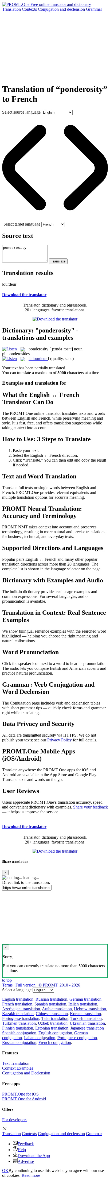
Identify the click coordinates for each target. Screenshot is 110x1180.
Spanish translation (50, 1004)
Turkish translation (86, 1018)
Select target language (21, 224)
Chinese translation (52, 1013)
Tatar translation (54, 1018)
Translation (11, 9)
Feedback (26, 1144)
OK (5, 1170)
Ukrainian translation (87, 1023)
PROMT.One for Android (24, 1099)
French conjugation (54, 1042)
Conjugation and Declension (26, 1073)
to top (7, 980)
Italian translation (82, 1004)
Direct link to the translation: (26, 882)
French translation (17, 1004)
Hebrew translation (90, 1009)
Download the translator (24, 294)
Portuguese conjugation (77, 1037)
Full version (25, 985)
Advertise (26, 1161)
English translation (17, 999)
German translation (85, 999)
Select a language (17, 990)
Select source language (21, 112)
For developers (14, 1119)
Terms (7, 985)
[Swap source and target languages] (55, 219)
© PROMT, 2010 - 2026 (59, 985)
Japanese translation (87, 1028)
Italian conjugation (39, 1037)
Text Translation (15, 1063)
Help (22, 1149)
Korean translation (85, 1013)
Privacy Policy (59, 740)
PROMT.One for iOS (20, 1094)
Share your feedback (90, 807)
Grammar (94, 9)
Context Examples (17, 1068)
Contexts (29, 9)
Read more (31, 1175)
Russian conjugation (19, 1042)
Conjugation (61, 9)
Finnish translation (17, 1028)
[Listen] (9, 349)
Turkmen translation (19, 1023)
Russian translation (51, 999)
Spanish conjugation (19, 1033)
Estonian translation (51, 1028)
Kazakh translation (18, 1013)
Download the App (34, 1155)
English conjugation (55, 1033)
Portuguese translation (20, 1018)
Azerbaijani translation (21, 1009)
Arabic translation (57, 1009)
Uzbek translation (53, 1023)
